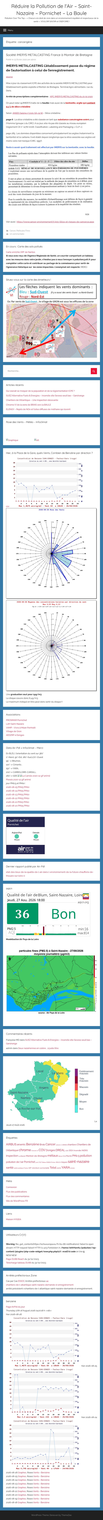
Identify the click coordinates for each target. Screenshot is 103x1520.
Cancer (13, 231)
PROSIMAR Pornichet (16, 720)
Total (53, 1167)
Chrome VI (34, 1150)
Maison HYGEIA (13, 1219)
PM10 (26, 787)
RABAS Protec (51, 1162)
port (37, 1162)
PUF (40, 1162)
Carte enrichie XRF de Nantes (20, 252)
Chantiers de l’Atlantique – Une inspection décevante (32, 400)
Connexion (11, 1187)
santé (9, 1167)
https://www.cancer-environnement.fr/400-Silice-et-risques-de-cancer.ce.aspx (55, 222)
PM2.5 (75, 1155)
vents (59, 1168)
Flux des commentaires (17, 1196)
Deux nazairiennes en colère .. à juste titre (38, 1048)
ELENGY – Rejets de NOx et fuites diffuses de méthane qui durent (38, 409)
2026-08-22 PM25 (15, 798)
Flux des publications (16, 1191)
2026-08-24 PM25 (15, 790)
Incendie (77, 1150)
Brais (42, 1144)
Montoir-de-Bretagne (36, 1156)
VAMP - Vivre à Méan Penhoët (21, 727)
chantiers (71, 1144)
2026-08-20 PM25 (15, 805)
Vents (36, 1472)
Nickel (60, 1156)
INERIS (85, 1150)
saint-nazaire (78, 1161)
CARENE (64, 1145)
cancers (58, 1145)
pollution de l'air (14, 1162)
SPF (30, 1168)
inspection (12, 1155)
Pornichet (29, 1161)
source (9, 77)
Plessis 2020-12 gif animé (18, 779)
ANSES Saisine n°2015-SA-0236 (28, 113)
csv (7, 506)
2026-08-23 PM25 (15, 794)
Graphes (21, 1472)
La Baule (22, 1156)
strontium (35, 1168)
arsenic (21, 1144)
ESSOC (21, 1281)
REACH (58, 1162)
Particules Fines (23, 231)
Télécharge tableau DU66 (19, 1262)
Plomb (69, 1156)
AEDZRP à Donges (15, 735)
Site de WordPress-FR (17, 1201)
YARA (65, 1167)
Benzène (32, 1144)
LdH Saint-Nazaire (15, 724)
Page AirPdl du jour (15, 1307)
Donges (50, 1150)
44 (47, 1281)
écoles (72, 1168)
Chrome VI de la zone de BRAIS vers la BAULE (28, 404)
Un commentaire (17, 234)
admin (33, 59)
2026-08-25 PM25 (15, 787)
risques (64, 1162)
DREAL (60, 1150)
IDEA (71, 1150)
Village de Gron (13, 731)
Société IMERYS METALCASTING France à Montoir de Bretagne (49, 55)
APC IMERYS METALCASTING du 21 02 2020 (71, 96)
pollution (86, 1155)
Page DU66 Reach (15, 1259)
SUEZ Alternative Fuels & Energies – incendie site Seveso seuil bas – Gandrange (45, 395)
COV (42, 1150)
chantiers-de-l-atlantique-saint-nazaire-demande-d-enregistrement (39, 1285)
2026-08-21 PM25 (15, 802)
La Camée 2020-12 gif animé (36, 776)
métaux (52, 1155)
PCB (64, 1156)
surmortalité (44, 1168)
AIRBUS (11, 1144)
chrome (25, 1150)
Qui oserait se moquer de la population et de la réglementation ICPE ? (40, 391)
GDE (66, 1150)
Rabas (44, 1162)
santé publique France (21, 1168)
